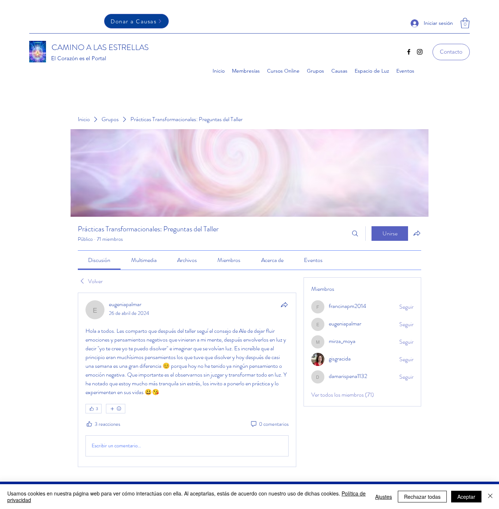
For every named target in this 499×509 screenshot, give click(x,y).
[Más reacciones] (115, 408)
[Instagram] (419, 51)
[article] (187, 380)
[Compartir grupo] (416, 233)
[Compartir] (284, 304)
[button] (465, 23)
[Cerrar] (490, 496)
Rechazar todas (422, 496)
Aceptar (466, 496)
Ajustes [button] (383, 496)
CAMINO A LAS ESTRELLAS (100, 47)
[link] (99, 260)
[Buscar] (355, 233)
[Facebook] (408, 51)
